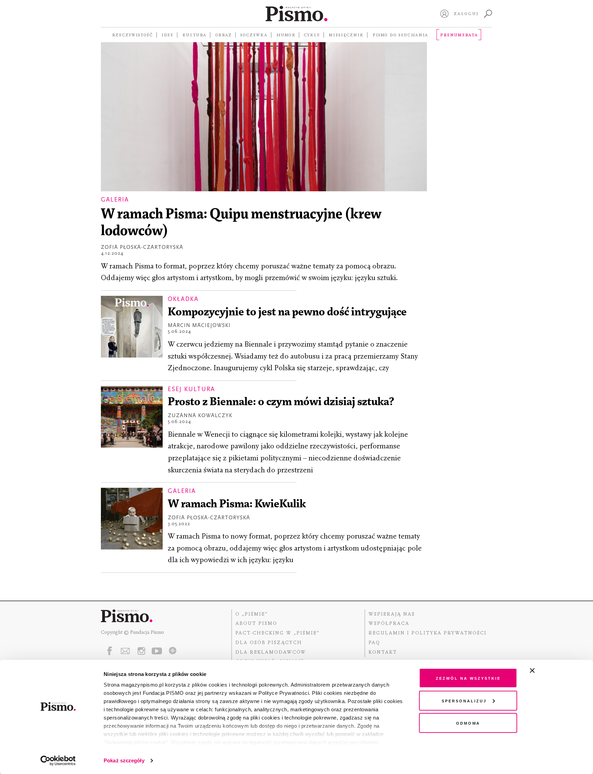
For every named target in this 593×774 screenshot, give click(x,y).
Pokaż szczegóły (124, 760)
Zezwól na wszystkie (468, 678)
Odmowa (468, 723)
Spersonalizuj (464, 700)
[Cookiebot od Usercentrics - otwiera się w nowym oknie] (58, 760)
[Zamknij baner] (550, 670)
